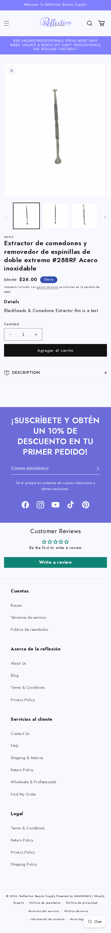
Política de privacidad (82, 903)
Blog (15, 675)
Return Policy (22, 770)
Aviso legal (78, 919)
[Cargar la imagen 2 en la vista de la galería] (55, 216)
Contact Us (20, 733)
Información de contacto (47, 919)
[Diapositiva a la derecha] (105, 217)
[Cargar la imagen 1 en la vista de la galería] (26, 216)
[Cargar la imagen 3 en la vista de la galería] (84, 216)
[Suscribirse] (94, 468)
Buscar (16, 605)
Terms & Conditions (28, 687)
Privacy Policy (23, 700)
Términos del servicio (43, 911)
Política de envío (76, 911)
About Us (18, 663)
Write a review (55, 562)
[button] (6, 23)
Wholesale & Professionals (33, 782)
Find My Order (23, 794)
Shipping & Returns (27, 757)
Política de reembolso (45, 903)
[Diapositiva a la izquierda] (6, 217)
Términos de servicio (28, 617)
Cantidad (11, 324)
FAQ (15, 745)
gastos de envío (47, 287)
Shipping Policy (24, 864)
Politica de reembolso (29, 629)
